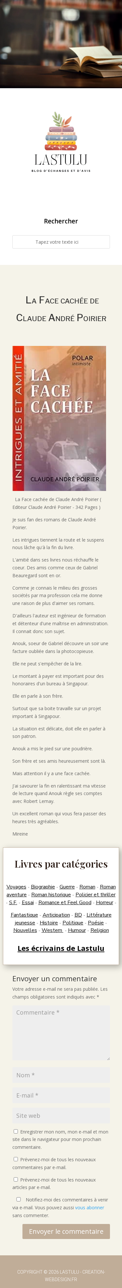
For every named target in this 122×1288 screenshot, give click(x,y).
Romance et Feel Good (64, 902)
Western (52, 930)
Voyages (16, 886)
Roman (87, 886)
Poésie (96, 922)
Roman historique (51, 894)
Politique (72, 922)
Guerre (67, 886)
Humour (77, 930)
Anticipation (56, 915)
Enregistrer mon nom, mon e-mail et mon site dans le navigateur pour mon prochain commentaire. (60, 1139)
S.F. (13, 902)
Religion (99, 930)
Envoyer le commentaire (66, 1231)
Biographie (43, 886)
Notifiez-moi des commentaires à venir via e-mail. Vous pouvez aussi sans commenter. (60, 1207)
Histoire (49, 922)
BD (78, 915)
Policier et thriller (95, 894)
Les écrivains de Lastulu (61, 948)
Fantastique (24, 915)
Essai (28, 902)
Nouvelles (25, 930)
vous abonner (89, 1207)
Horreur (104, 902)
